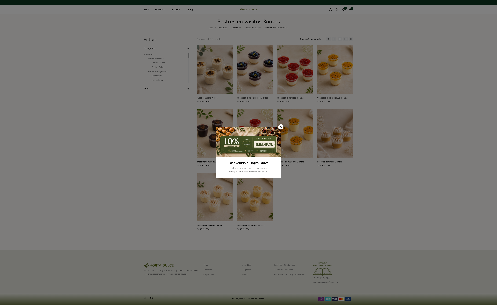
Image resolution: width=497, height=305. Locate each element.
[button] (280, 126)
